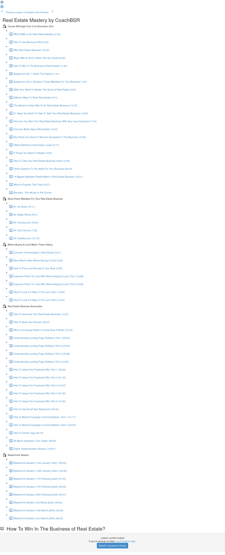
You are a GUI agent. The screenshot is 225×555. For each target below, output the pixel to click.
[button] (2, 3)
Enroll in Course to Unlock (112, 545)
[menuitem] (2, 7)
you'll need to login (126, 541)
